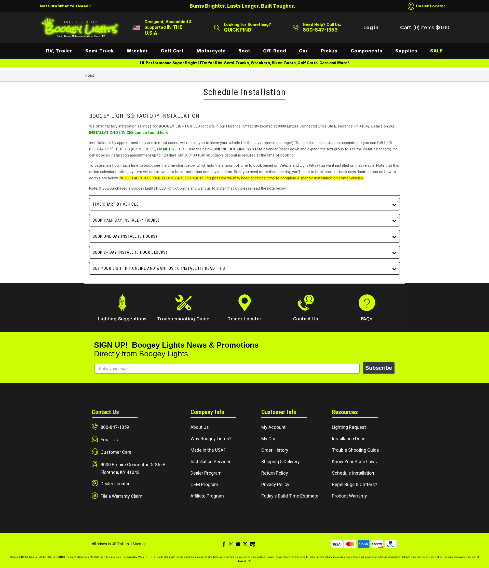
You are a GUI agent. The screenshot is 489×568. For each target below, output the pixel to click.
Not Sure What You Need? (65, 6)
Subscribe (378, 368)
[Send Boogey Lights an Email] (252, 544)
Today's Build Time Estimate (289, 496)
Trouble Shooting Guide (355, 450)
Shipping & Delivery (280, 461)
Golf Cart (172, 50)
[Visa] (336, 544)
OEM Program (204, 484)
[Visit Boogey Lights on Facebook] (223, 544)
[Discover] (377, 544)
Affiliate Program (207, 496)
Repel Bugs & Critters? (354, 484)
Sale (436, 50)
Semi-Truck (99, 50)
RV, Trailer (59, 50)
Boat (244, 50)
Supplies (406, 50)
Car (303, 50)
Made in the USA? (208, 450)
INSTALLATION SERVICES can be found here (128, 132)
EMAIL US (165, 149)
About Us (200, 427)
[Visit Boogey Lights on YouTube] (238, 544)
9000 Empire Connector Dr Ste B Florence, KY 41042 (133, 468)
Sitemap (139, 544)
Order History (274, 450)
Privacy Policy (275, 484)
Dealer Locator (430, 6)
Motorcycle (211, 50)
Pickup (329, 50)
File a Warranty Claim (121, 496)
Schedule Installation (353, 473)
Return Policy (274, 473)
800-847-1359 (115, 427)
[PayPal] (390, 544)
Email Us (109, 439)
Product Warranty (349, 496)
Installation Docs (348, 438)
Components (367, 50)
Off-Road (274, 50)
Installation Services (211, 461)
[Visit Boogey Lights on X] (245, 544)
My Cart (269, 438)
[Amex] (363, 544)
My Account (273, 427)
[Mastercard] (350, 544)
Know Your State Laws (354, 461)
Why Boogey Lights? (211, 438)
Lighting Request (349, 427)
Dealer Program (206, 473)
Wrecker (137, 50)
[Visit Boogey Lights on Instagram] (231, 544)
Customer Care (116, 452)
